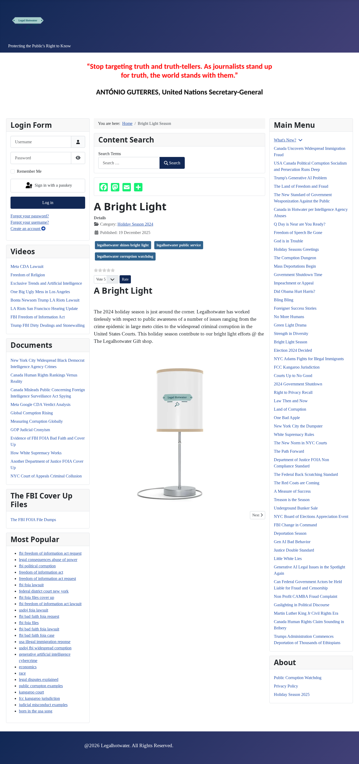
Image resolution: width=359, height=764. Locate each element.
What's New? (285, 140)
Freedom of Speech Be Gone (298, 232)
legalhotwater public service (179, 245)
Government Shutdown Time (298, 274)
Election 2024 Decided (293, 350)
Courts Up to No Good (293, 375)
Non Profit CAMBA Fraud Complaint (305, 596)
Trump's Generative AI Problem (300, 178)
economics (28, 667)
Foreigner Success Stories (295, 308)
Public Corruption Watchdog (297, 677)
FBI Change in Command (295, 525)
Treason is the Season (292, 499)
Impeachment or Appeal (294, 283)
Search (174, 163)
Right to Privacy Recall (293, 392)
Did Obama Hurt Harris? (294, 291)
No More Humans (289, 316)
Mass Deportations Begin (295, 266)
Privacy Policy (286, 686)
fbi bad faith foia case (36, 635)
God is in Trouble (288, 241)
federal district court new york (44, 591)
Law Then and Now (291, 401)
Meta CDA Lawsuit (27, 266)
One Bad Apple (287, 417)
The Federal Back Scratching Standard (306, 474)
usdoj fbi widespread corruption (45, 648)
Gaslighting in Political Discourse (301, 605)
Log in (47, 202)
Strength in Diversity (291, 333)
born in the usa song (35, 711)
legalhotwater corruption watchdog (125, 256)
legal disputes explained (38, 679)
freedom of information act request (47, 578)
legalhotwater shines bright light (123, 245)
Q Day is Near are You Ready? (299, 224)
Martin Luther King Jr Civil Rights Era (306, 613)
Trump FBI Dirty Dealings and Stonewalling (48, 325)
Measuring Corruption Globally (37, 421)
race (22, 673)
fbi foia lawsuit (31, 585)
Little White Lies (288, 558)
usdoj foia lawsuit (33, 610)
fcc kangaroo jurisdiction (39, 698)
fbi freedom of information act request (50, 553)
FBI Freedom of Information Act (38, 317)
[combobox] (129, 163)
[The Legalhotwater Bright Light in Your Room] (179, 428)
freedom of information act (41, 572)
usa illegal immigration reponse (44, 641)
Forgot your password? (30, 216)
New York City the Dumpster (298, 426)
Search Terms (109, 153)
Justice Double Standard (294, 550)
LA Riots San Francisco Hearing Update (44, 308)
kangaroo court (31, 692)
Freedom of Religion (28, 275)
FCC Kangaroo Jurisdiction (297, 367)
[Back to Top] (350, 754)
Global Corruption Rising (32, 413)
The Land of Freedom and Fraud (301, 186)
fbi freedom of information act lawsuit (50, 604)
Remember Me (29, 171)
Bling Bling (283, 300)
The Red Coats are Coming (296, 483)
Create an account (26, 228)
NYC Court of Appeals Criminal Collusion (46, 476)
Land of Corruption (290, 409)
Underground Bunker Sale (296, 508)
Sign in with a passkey (53, 185)
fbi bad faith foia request (39, 616)
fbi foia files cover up (36, 597)
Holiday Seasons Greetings (296, 249)
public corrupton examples (41, 686)
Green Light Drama (290, 325)
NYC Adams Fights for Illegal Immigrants (309, 358)
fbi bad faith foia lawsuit (39, 629)
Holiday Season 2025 (292, 694)
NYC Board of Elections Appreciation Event (311, 516)
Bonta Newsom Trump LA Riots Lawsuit (45, 300)
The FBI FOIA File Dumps (33, 519)
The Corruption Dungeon (295, 258)
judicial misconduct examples (43, 704)
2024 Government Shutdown (298, 384)
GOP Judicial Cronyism (30, 429)
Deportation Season (290, 533)
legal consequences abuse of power (48, 559)
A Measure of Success (292, 491)
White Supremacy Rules (294, 434)
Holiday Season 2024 (135, 224)
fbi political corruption (37, 566)
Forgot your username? (30, 222)
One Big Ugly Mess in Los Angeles (40, 291)
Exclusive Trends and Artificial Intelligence (46, 283)
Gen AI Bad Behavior (292, 541)
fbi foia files (29, 622)
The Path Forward (289, 451)
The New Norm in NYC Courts (300, 443)
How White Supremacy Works (36, 453)
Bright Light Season (290, 342)
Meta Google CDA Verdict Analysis (40, 404)
